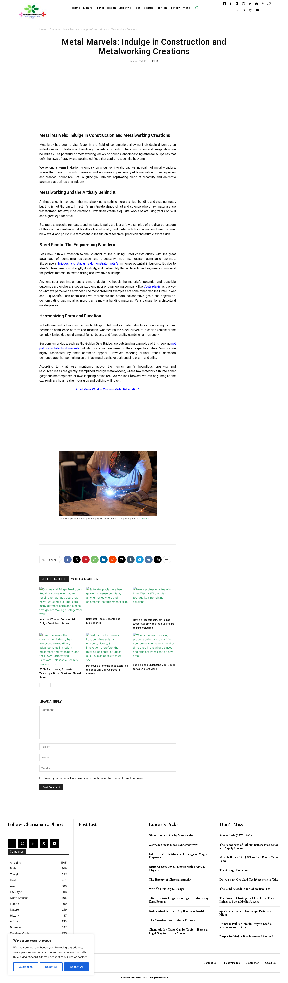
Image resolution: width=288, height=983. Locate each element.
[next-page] (48, 685)
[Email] (122, 559)
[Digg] (158, 559)
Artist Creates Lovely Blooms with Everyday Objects (177, 868)
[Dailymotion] (224, 4)
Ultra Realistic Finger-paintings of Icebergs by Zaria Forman (178, 900)
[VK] (149, 559)
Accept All (76, 966)
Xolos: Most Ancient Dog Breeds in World (176, 911)
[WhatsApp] (95, 559)
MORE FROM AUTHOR (84, 579)
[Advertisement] (107, 99)
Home (42, 29)
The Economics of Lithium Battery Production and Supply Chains (249, 846)
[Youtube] (257, 10)
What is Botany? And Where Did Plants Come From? (248, 859)
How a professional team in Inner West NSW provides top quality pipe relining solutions (153, 623)
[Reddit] (269, 4)
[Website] (250, 10)
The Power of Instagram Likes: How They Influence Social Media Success (246, 900)
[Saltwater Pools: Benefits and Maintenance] (107, 601)
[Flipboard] (237, 4)
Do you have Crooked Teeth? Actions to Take (248, 879)
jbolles (145, 518)
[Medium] (256, 4)
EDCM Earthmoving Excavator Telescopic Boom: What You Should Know (60, 673)
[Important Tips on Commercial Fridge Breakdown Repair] (60, 601)
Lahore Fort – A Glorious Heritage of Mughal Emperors (178, 855)
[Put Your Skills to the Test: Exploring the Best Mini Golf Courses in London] (107, 648)
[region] (51, 954)
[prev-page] (41, 685)
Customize (26, 966)
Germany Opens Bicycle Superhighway (173, 845)
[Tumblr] (131, 559)
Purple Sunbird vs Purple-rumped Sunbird (246, 936)
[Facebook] (230, 4)
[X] (244, 10)
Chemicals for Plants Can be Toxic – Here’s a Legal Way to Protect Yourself (178, 931)
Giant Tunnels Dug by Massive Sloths (173, 835)
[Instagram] (243, 4)
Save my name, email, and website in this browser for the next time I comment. (93, 778)
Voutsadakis (152, 286)
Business (55, 29)
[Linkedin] (249, 4)
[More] (167, 559)
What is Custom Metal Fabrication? (116, 389)
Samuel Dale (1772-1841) (235, 835)
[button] (196, 8)
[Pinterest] (262, 4)
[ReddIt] (113, 559)
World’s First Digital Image (166, 889)
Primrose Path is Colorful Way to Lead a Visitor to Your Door (245, 925)
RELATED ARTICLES (54, 579)
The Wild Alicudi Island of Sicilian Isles (244, 889)
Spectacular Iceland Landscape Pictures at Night (246, 913)
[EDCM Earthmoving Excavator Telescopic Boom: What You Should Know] (60, 649)
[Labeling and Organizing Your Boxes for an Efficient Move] (154, 647)
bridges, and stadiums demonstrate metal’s (88, 263)
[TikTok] (238, 10)
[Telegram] (140, 559)
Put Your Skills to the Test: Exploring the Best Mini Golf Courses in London (107, 669)
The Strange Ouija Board (235, 870)
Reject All (51, 966)
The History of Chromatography (170, 879)
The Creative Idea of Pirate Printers (172, 920)
